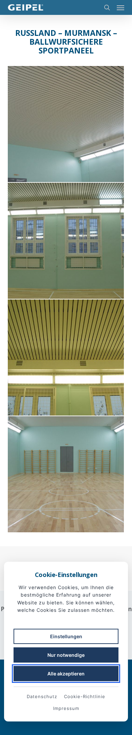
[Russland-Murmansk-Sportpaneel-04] (66, 357)
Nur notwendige (66, 655)
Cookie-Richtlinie (84, 696)
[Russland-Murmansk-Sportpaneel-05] (66, 474)
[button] (120, 7)
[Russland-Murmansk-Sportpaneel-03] (66, 241)
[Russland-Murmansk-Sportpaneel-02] (66, 124)
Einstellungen (66, 636)
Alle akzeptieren (66, 673)
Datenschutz (42, 696)
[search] (107, 7)
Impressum (66, 708)
